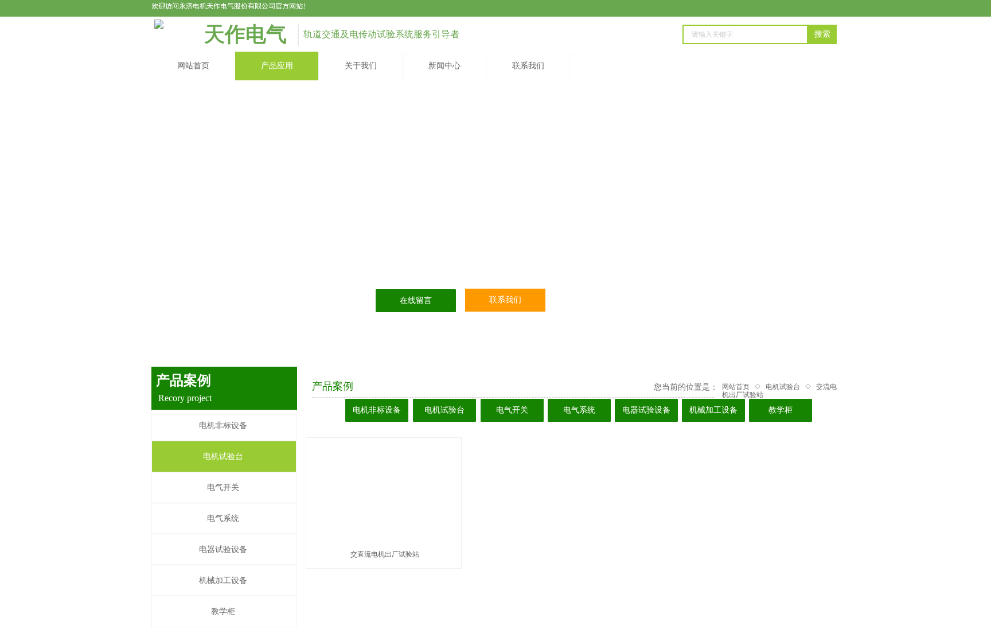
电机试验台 (783, 387)
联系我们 (528, 65)
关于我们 (361, 65)
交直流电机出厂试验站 (384, 554)
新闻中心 (444, 65)
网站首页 (193, 65)
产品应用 (277, 65)
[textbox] (745, 34)
